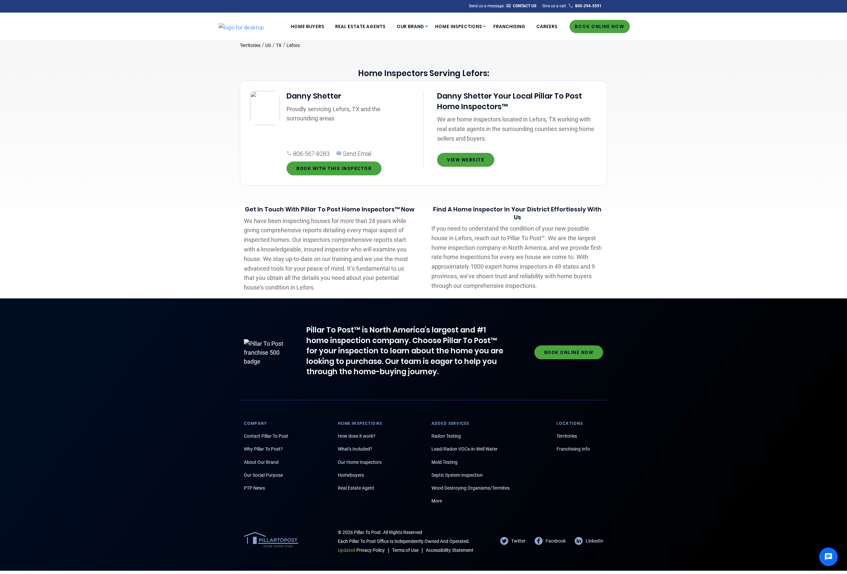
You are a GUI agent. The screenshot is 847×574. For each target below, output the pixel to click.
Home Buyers (307, 26)
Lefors (293, 45)
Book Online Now (599, 26)
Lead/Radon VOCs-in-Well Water (464, 449)
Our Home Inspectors (359, 462)
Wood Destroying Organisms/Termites (470, 488)
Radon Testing (446, 436)
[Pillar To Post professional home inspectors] (241, 26)
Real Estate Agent (356, 488)
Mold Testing (444, 462)
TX (279, 45)
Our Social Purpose (263, 475)
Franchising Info (573, 449)
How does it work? (357, 436)
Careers (546, 26)
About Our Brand (261, 462)
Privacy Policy (361, 550)
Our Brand (410, 26)
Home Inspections (458, 26)
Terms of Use (405, 550)
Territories (250, 45)
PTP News (254, 488)
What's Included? (355, 449)
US (268, 45)
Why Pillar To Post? (263, 449)
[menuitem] (307, 26)
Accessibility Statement (449, 550)
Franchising (509, 26)
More (436, 501)
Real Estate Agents (360, 26)
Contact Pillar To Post (266, 436)
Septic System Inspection (457, 475)
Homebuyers (351, 475)
